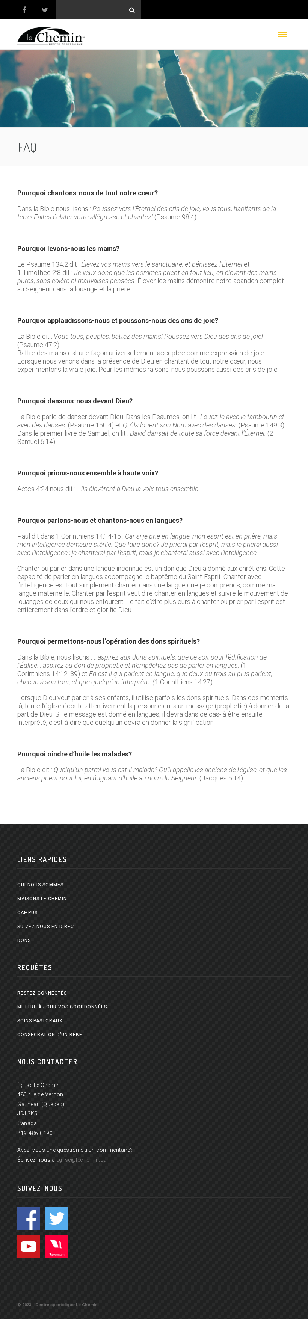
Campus (27, 912)
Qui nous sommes (40, 884)
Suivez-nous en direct (47, 926)
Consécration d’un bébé (49, 1034)
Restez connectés (42, 993)
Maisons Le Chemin (42, 898)
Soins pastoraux (40, 1020)
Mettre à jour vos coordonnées (62, 1007)
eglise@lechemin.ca (81, 1160)
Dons (24, 940)
